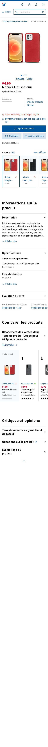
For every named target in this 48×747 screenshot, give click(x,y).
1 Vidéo (28, 79)
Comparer (13, 136)
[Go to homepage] (4, 4)
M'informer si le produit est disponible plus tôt (25, 120)
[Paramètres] (22, 4)
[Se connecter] (29, 4)
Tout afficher (40, 152)
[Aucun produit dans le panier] (43, 4)
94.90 (6, 83)
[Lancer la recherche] (16, 12)
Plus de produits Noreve (35, 102)
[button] (24, 114)
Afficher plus (11, 241)
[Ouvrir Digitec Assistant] (36, 4)
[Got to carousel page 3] (25, 75)
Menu (8, 12)
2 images (20, 79)
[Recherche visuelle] (42, 12)
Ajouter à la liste (36, 136)
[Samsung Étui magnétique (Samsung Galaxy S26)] (28, 375)
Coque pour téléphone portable (15, 21)
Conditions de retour (11, 308)
